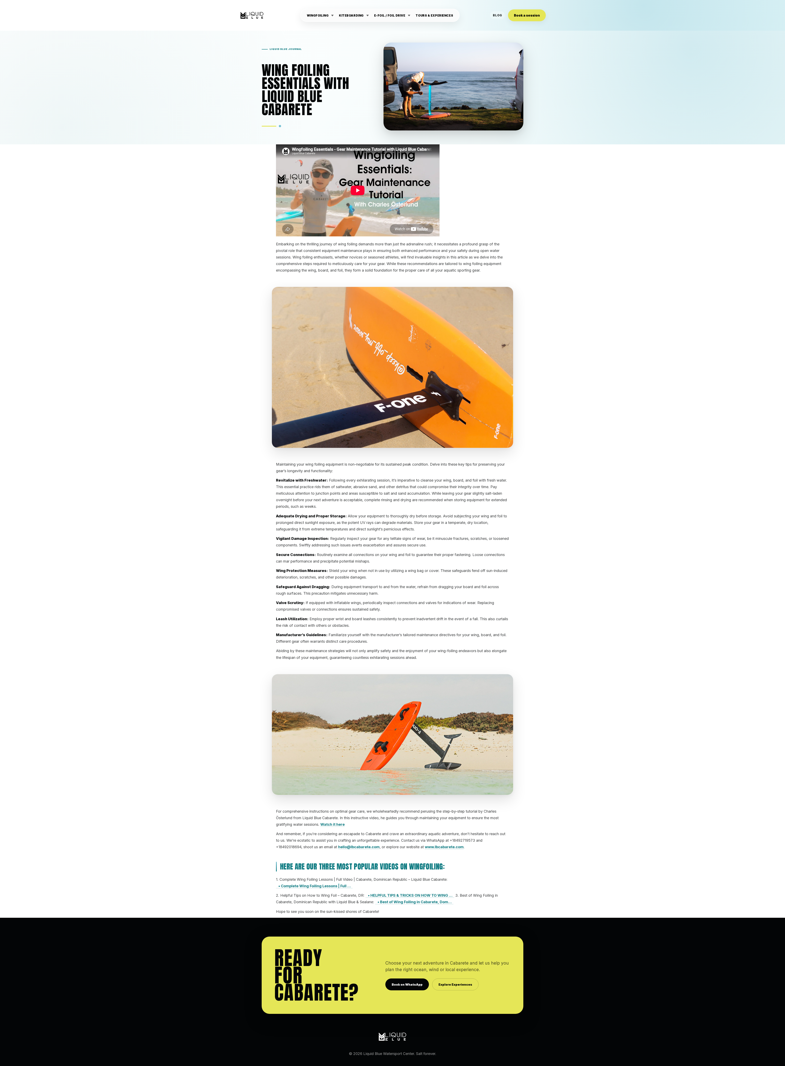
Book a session (527, 15)
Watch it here (332, 824)
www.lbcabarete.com (444, 847)
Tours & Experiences (434, 15)
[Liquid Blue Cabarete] (252, 15)
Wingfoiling (318, 15)
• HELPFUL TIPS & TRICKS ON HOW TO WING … (410, 895)
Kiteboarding (351, 15)
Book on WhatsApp (407, 984)
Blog (497, 15)
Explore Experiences (455, 984)
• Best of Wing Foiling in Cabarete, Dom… (414, 902)
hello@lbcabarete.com (359, 847)
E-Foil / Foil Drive (389, 15)
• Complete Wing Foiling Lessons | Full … (314, 886)
